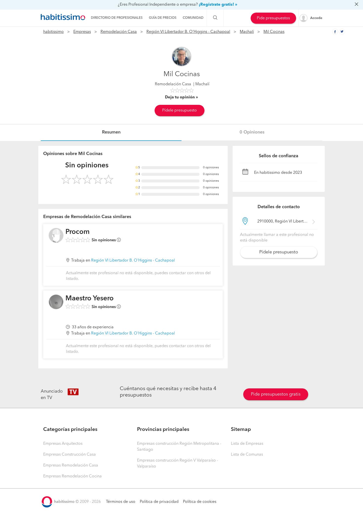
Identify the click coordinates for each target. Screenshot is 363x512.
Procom (77, 232)
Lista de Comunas (247, 455)
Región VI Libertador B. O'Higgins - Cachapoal (188, 32)
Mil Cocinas (273, 32)
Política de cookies (199, 502)
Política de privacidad (159, 502)
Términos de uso (120, 502)
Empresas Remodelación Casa (70, 465)
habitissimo (53, 32)
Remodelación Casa (119, 32)
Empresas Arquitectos (62, 444)
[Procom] (56, 235)
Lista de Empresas (247, 444)
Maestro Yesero (89, 298)
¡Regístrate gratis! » (218, 5)
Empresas (82, 32)
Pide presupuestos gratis (276, 394)
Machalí (247, 32)
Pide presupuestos (273, 18)
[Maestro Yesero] (56, 301)
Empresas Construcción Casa (69, 455)
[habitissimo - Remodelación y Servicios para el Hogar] (63, 17)
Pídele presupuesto (179, 110)
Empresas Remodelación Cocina (72, 476)
